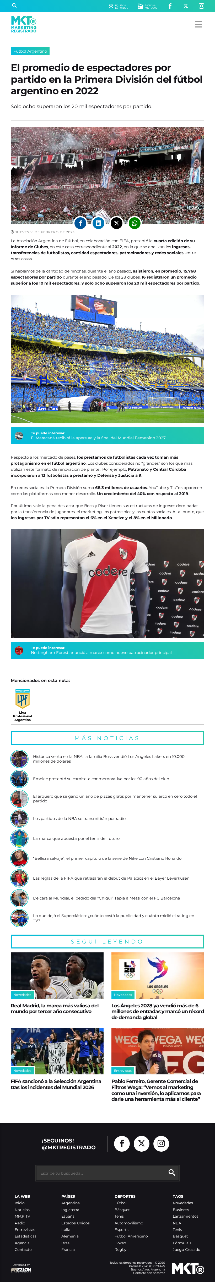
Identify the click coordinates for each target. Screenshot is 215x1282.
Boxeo (120, 1243)
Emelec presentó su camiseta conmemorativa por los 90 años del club (101, 778)
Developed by (20, 1267)
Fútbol (121, 1203)
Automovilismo (129, 1223)
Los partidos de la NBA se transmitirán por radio (79, 818)
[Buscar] (14, 6)
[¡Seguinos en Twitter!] (186, 6)
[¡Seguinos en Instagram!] (201, 6)
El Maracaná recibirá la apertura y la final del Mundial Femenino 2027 (98, 437)
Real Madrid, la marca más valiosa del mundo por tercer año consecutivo (55, 1008)
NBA (177, 1223)
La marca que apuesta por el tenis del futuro (76, 838)
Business (181, 1210)
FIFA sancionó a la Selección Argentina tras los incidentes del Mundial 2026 (56, 1084)
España (67, 1216)
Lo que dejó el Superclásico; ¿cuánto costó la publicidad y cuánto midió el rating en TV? (113, 918)
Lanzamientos (185, 1216)
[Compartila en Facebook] (80, 223)
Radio (20, 1223)
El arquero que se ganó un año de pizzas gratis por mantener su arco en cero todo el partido (115, 798)
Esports (121, 1230)
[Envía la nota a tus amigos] (134, 223)
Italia (65, 1230)
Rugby (121, 1250)
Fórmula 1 (182, 1243)
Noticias (22, 1210)
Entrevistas (25, 1230)
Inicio (20, 1203)
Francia (68, 1250)
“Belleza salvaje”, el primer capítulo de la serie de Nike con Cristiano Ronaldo (107, 858)
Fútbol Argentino (30, 51)
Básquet (122, 1210)
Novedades (183, 1203)
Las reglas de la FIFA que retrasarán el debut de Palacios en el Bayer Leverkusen (111, 878)
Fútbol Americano (131, 1236)
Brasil (66, 1243)
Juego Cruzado (186, 1250)
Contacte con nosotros (149, 1273)
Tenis (119, 1216)
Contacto (23, 1250)
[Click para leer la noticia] (19, 759)
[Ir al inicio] (24, 24)
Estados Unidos (75, 1223)
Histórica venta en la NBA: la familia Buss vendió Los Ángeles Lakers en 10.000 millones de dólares (109, 758)
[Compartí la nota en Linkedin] (98, 223)
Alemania (70, 1236)
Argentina (70, 1203)
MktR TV (22, 1216)
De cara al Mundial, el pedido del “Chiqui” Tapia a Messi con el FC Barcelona (106, 898)
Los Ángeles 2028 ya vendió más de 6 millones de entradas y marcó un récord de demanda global (157, 1011)
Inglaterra (70, 1210)
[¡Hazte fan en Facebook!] (170, 6)
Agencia (22, 1243)
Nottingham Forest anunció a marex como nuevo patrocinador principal (101, 652)
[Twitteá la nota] (116, 223)
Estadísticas (25, 1236)
